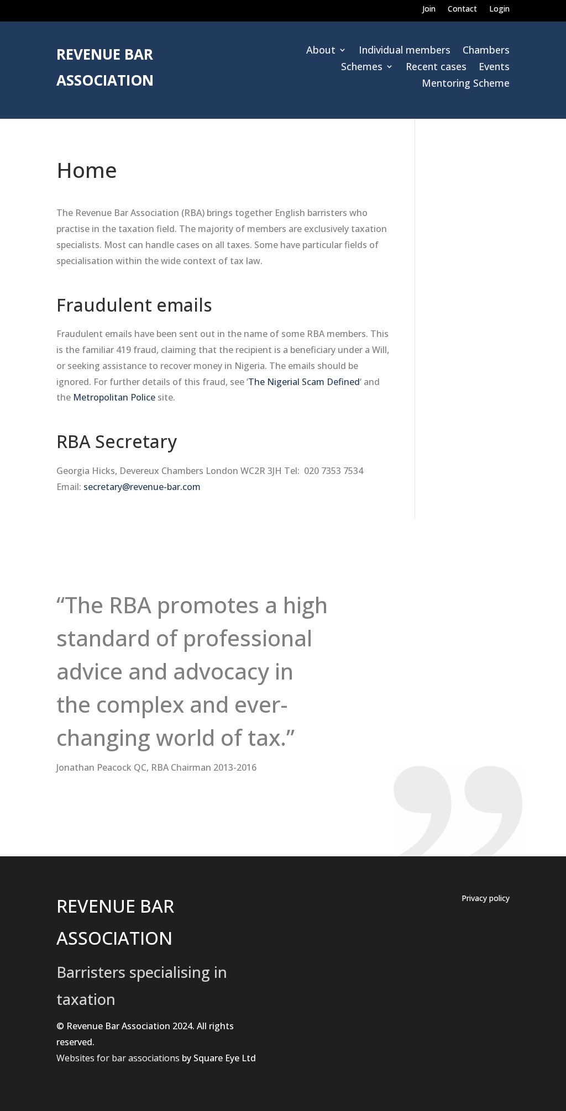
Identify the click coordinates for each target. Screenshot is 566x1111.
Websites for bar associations (118, 1058)
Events (494, 67)
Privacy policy (486, 898)
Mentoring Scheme (466, 84)
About (321, 51)
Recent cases (436, 67)
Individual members (404, 51)
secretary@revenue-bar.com (142, 487)
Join (429, 9)
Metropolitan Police (114, 397)
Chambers (486, 51)
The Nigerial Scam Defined (304, 382)
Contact (462, 9)
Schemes (361, 67)
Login (499, 9)
